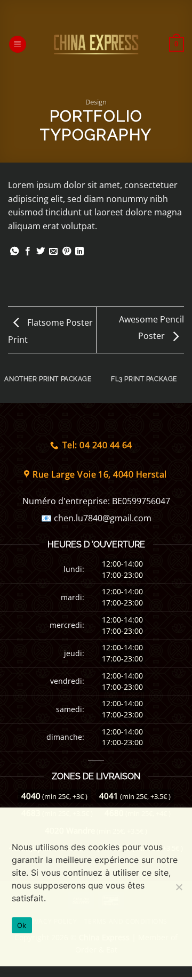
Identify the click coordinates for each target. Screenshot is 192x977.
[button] (17, 44)
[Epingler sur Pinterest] (66, 251)
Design (96, 102)
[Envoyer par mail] (53, 251)
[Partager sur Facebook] (27, 251)
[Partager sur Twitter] (40, 251)
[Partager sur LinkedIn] (79, 251)
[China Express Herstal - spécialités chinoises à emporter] (96, 44)
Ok (22, 925)
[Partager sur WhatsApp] (14, 251)
